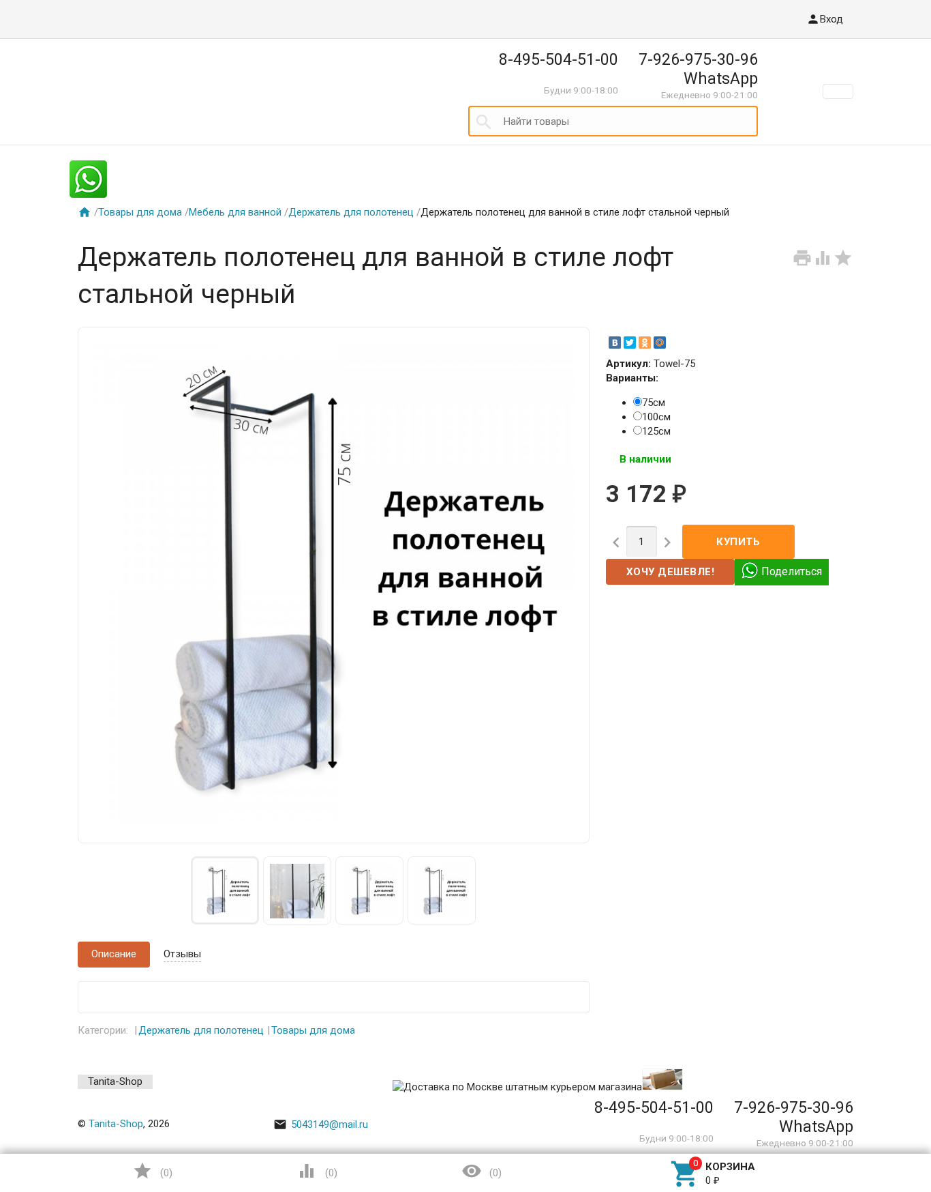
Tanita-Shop (115, 1081)
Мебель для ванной (235, 212)
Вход (824, 19)
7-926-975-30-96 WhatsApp (698, 69)
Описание (113, 954)
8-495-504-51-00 (558, 59)
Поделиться (791, 570)
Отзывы (182, 954)
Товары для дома (140, 212)
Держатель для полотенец (351, 212)
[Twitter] (630, 342)
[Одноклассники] (645, 342)
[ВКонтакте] (615, 342)
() (152, 1171)
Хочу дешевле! (670, 572)
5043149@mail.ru (320, 1124)
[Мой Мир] (660, 342)
